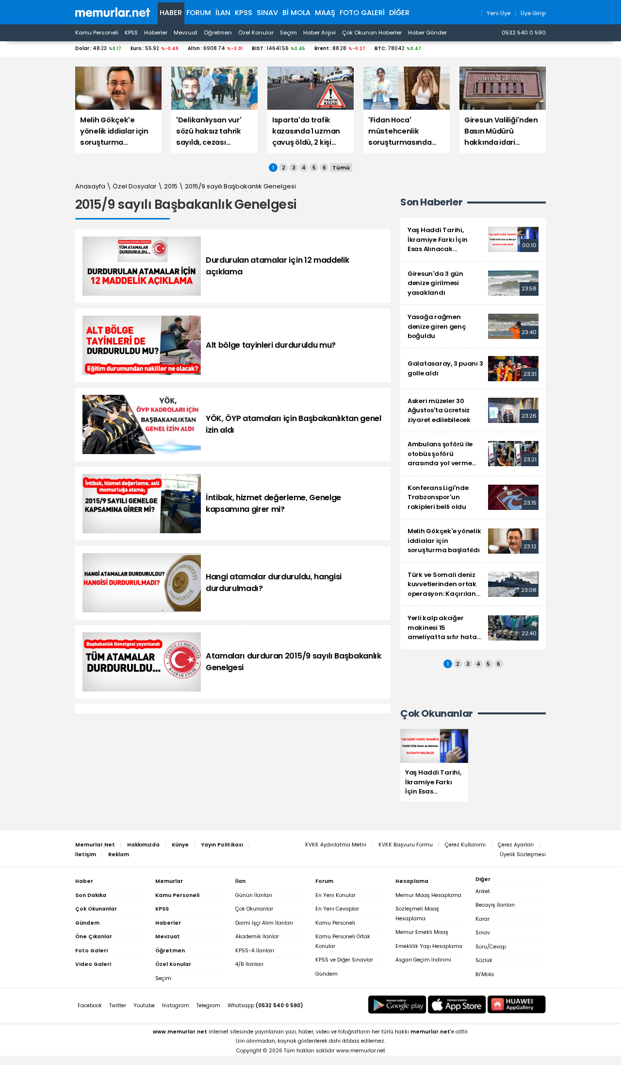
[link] (473, 239)
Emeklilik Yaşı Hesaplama (428, 946)
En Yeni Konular (335, 895)
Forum (198, 12)
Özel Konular (256, 32)
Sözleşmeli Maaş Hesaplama (417, 913)
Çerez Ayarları (516, 844)
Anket (482, 891)
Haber (171, 12)
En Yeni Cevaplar (337, 909)
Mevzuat (185, 32)
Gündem (326, 974)
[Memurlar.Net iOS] (457, 1005)
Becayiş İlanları (495, 905)
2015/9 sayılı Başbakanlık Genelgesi (240, 186)
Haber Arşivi (319, 32)
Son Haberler (431, 202)
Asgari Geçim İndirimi (423, 960)
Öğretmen (218, 32)
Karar (482, 919)
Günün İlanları (253, 895)
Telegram (208, 1005)
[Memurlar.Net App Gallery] (517, 1005)
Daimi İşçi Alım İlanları (264, 923)
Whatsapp (265, 1005)
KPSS (243, 12)
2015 (171, 186)
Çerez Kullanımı (465, 844)
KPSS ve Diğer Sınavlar (344, 960)
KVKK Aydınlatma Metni (335, 844)
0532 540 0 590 (524, 32)
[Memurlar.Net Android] (397, 1005)
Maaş (325, 12)
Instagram (175, 1005)
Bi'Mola (484, 974)
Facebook (90, 1005)
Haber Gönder (427, 32)
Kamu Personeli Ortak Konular (342, 941)
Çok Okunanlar (254, 909)
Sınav (267, 12)
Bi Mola (296, 12)
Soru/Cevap (490, 946)
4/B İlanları (249, 964)
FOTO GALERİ (362, 12)
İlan (222, 12)
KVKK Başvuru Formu (405, 844)
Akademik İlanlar (257, 936)
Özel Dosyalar (135, 186)
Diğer (399, 12)
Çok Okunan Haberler (372, 32)
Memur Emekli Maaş (421, 932)
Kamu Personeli (96, 32)
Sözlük (483, 960)
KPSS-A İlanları (254, 950)
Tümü (341, 167)
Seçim (288, 32)
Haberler (155, 32)
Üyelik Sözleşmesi (523, 854)
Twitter (117, 1005)
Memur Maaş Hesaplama (428, 895)
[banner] (112, 12)
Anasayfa (90, 186)
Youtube (144, 1005)
